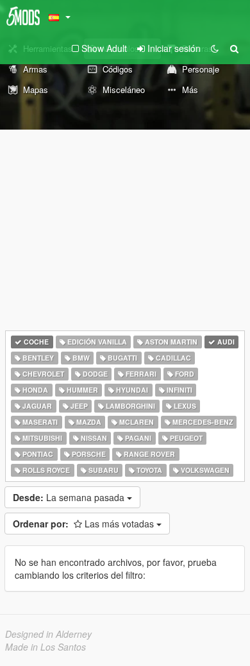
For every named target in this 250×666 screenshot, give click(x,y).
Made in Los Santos (45, 646)
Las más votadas (84, 523)
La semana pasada (70, 497)
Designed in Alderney (48, 634)
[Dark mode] (215, 48)
